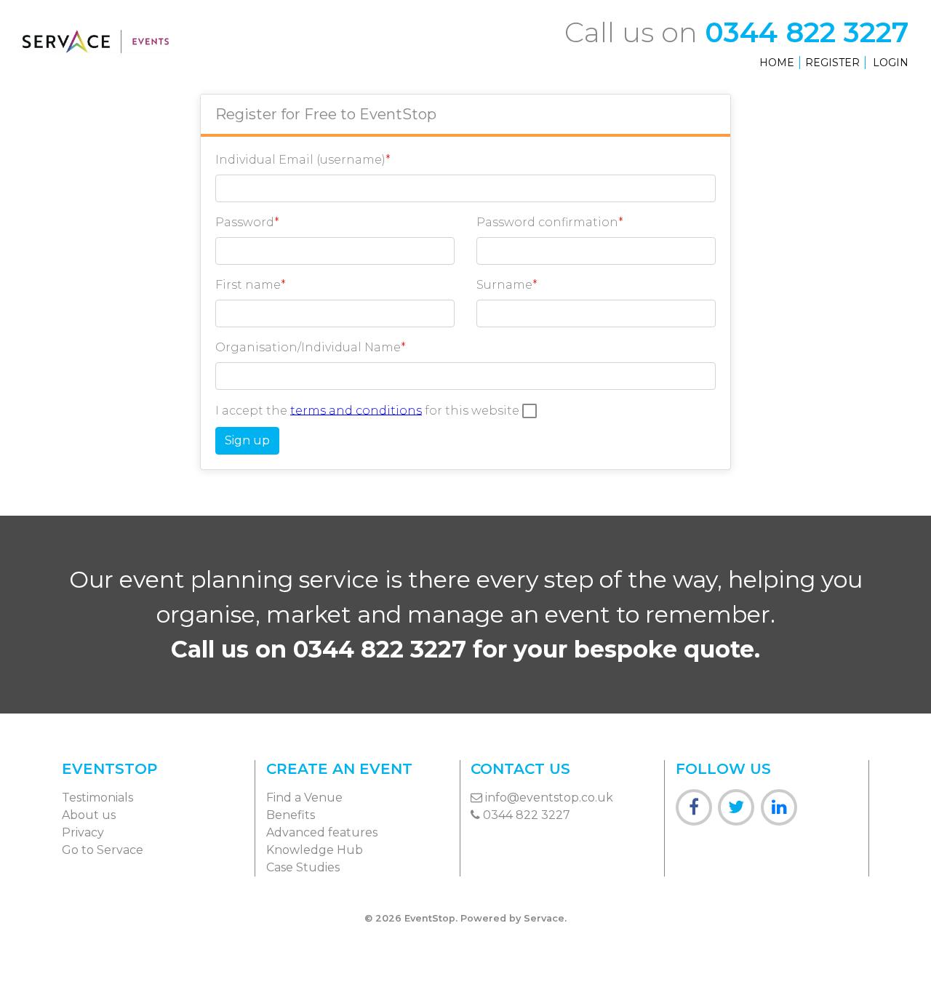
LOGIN (890, 62)
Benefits (290, 815)
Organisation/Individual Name (308, 347)
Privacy (83, 832)
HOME (776, 62)
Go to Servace (102, 850)
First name (248, 285)
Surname (504, 285)
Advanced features (321, 832)
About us (89, 815)
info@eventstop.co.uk (547, 797)
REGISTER (832, 62)
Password (244, 222)
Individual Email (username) (300, 160)
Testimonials (97, 797)
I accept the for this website (368, 410)
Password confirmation (547, 222)
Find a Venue (304, 797)
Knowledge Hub (314, 850)
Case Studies (303, 867)
